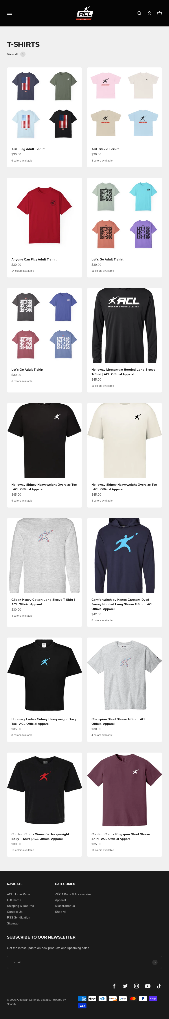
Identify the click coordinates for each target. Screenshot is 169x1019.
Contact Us (14, 911)
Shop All (60, 911)
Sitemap (12, 923)
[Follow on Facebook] (114, 986)
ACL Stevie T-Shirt (105, 149)
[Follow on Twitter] (125, 986)
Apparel (60, 900)
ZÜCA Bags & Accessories (73, 894)
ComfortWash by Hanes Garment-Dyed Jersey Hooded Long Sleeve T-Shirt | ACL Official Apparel (122, 604)
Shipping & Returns (20, 905)
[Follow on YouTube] (148, 986)
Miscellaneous (65, 905)
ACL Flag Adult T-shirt (28, 149)
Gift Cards (14, 900)
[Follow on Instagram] (137, 986)
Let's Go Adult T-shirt (107, 259)
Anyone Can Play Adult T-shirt (34, 259)
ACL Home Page (18, 894)
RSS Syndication (18, 917)
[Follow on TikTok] (159, 986)
